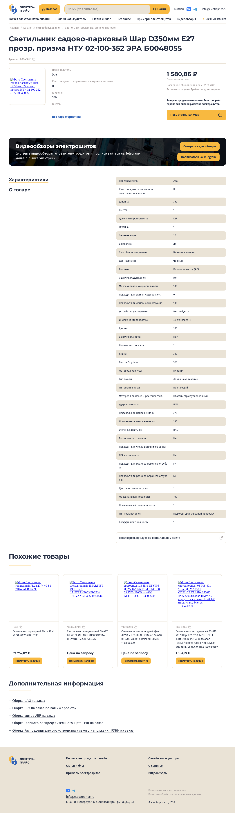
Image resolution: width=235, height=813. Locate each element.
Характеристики (28, 179)
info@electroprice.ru (214, 9)
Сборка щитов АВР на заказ (33, 716)
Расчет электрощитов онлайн (29, 19)
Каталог (51, 9)
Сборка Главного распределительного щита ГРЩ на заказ (57, 723)
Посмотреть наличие (184, 115)
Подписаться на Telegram (198, 157)
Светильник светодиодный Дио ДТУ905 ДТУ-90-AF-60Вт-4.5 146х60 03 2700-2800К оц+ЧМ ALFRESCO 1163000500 (141, 637)
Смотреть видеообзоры (199, 146)
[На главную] (22, 9)
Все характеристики (66, 117)
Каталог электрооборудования (41, 27)
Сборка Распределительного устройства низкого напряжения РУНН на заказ (73, 730)
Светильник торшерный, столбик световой (90, 27)
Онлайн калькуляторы (70, 19)
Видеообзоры (186, 19)
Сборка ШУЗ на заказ (28, 701)
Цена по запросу (80, 653)
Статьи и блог (101, 19)
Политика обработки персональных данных (174, 794)
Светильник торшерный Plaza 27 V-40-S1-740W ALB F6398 (34, 633)
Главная (14, 27)
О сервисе (124, 19)
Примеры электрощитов (154, 19)
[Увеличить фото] (27, 86)
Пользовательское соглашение (167, 790)
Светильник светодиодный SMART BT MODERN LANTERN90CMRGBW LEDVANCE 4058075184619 (87, 635)
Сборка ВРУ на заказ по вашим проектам (44, 708)
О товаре (19, 189)
